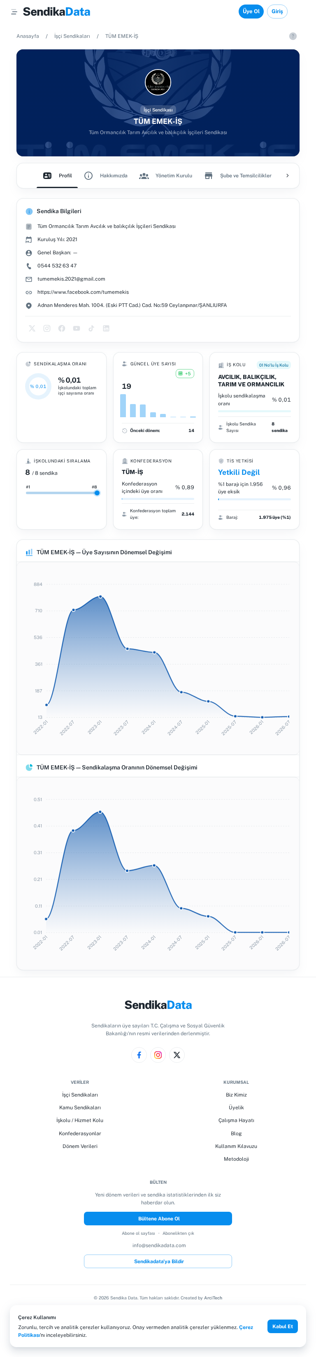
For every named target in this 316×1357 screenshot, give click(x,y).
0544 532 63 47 (57, 266)
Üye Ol (251, 11)
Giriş (277, 11)
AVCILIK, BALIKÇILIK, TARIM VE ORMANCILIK (251, 381)
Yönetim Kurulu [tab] (174, 175)
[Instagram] (158, 1055)
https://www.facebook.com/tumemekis (83, 292)
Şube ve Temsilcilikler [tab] (246, 175)
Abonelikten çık (178, 1233)
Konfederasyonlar (80, 1133)
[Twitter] (177, 1055)
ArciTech (213, 1297)
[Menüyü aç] (14, 11)
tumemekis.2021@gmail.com (71, 279)
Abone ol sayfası (138, 1233)
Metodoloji (236, 1159)
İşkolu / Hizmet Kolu (79, 1120)
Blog (236, 1133)
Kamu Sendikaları (80, 1107)
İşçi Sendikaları (72, 36)
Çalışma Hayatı (236, 1120)
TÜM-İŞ (132, 472)
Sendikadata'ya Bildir (159, 1261)
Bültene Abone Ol (159, 1218)
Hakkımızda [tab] (114, 175)
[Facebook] (139, 1055)
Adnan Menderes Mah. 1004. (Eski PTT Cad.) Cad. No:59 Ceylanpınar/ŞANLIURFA (132, 305)
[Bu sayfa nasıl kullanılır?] (293, 36)
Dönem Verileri (80, 1146)
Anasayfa (27, 36)
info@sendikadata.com (159, 1245)
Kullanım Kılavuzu (236, 1146)
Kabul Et (282, 1326)
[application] (158, 658)
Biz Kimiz (236, 1095)
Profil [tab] (65, 175)
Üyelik (236, 1107)
